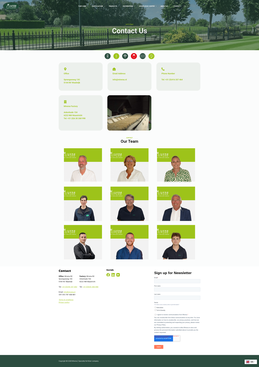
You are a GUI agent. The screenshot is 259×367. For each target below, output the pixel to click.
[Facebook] (108, 275)
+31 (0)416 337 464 (69, 287)
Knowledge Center (147, 6)
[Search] (185, 6)
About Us (164, 6)
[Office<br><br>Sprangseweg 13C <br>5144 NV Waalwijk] (65, 69)
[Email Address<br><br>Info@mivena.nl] (114, 69)
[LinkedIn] (113, 275)
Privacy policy (64, 302)
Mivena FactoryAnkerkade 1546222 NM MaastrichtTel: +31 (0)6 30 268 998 (74, 112)
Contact (177, 6)
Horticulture (97, 6)
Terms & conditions (66, 300)
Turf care (82, 6)
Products (113, 6)
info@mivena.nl (69, 292)
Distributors (128, 6)
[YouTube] (118, 275)
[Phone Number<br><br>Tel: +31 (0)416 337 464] (163, 69)
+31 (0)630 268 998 (90, 287)
